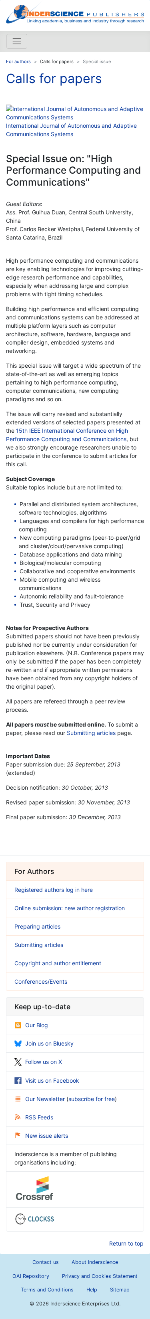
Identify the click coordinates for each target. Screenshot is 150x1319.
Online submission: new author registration (69, 908)
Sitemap (120, 1290)
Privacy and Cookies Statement (100, 1276)
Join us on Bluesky (49, 1043)
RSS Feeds (39, 1117)
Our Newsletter (45, 1098)
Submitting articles (91, 732)
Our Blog (36, 1025)
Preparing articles (37, 926)
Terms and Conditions (47, 1290)
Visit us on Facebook (52, 1080)
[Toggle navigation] (16, 41)
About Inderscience (95, 1262)
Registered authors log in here (53, 889)
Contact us (45, 1262)
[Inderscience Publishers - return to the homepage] (75, 12)
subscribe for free (91, 1098)
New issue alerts (46, 1135)
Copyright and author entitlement (57, 963)
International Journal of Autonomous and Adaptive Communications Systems (71, 129)
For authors (18, 61)
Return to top (126, 1243)
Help (91, 1290)
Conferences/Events (40, 981)
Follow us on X (43, 1061)
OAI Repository (30, 1276)
